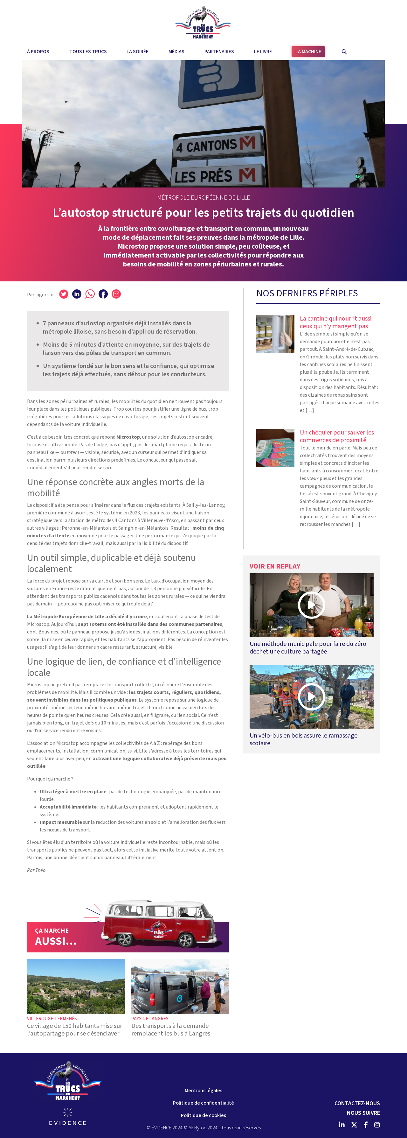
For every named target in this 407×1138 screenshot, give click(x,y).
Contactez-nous (357, 1103)
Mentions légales (203, 1090)
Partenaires (219, 51)
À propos (38, 51)
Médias (176, 51)
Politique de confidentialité (203, 1102)
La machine (308, 51)
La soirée (137, 51)
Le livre (263, 51)
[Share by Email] (116, 293)
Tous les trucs (88, 51)
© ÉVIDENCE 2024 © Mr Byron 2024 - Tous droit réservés (204, 1127)
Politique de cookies (203, 1115)
